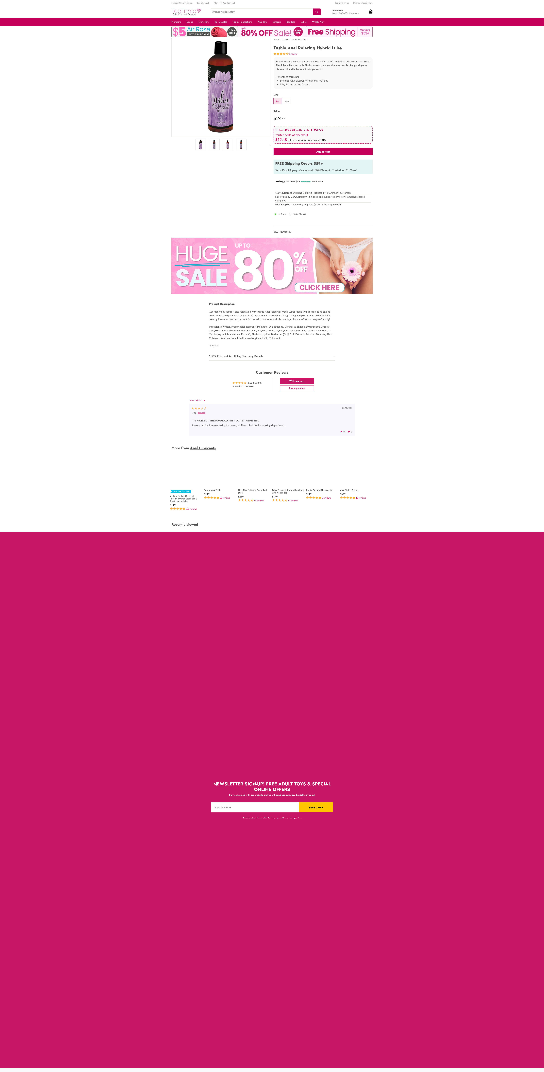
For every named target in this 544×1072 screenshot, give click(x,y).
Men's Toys (203, 21)
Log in (337, 3)
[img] (199, 408)
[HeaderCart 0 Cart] (370, 11)
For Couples (221, 21)
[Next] (268, 144)
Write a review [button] (296, 381)
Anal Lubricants (299, 39)
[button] (341, 431)
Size (276, 94)
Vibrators (176, 21)
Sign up (345, 3)
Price (277, 111)
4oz (287, 101)
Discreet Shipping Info (363, 3)
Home (276, 39)
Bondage (290, 21)
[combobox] (265, 11)
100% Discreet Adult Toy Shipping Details (236, 356)
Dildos (189, 21)
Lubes (304, 21)
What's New (318, 21)
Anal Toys (262, 21)
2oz (278, 101)
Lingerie (277, 21)
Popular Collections (242, 21)
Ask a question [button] (297, 388)
